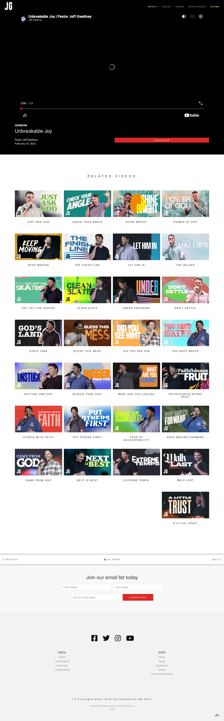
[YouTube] (129, 637)
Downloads (62, 665)
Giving (215, 6)
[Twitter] (106, 637)
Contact (162, 669)
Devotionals (197, 6)
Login (112, 708)
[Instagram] (117, 637)
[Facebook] (94, 637)
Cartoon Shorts (62, 661)
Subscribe (162, 140)
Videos (62, 656)
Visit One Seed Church (162, 673)
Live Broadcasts (62, 669)
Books (167, 6)
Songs (180, 6)
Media (152, 6)
